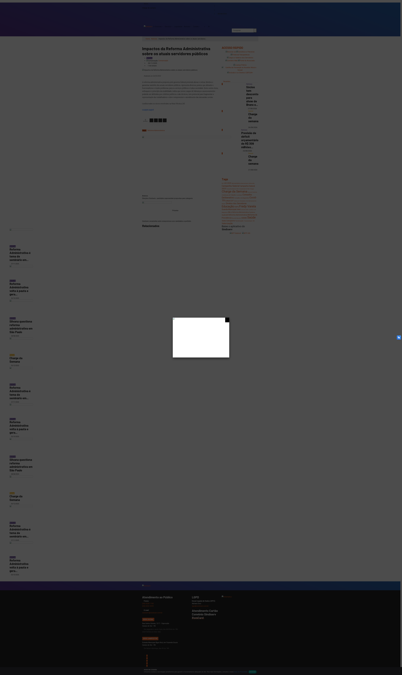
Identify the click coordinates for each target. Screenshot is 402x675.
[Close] (227, 320)
